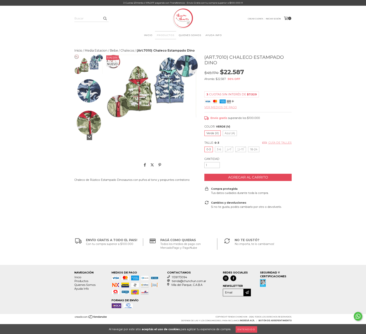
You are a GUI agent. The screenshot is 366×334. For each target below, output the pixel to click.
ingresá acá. (247, 320)
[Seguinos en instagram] (226, 278)
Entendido (246, 329)
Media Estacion (96, 50)
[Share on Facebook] (145, 165)
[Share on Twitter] (152, 165)
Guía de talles (280, 142)
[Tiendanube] (91, 318)
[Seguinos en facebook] (233, 278)
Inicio (148, 35)
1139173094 (179, 277)
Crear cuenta (255, 19)
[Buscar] (105, 18)
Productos (165, 35)
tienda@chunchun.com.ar (189, 281)
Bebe (114, 50)
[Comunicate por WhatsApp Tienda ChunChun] (358, 316)
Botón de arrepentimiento (275, 320)
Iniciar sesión (273, 19)
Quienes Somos (190, 35)
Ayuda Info (213, 35)
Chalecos (127, 50)
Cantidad (211, 159)
